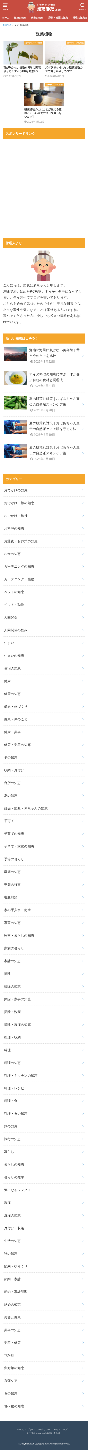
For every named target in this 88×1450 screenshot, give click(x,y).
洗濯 (7, 1202)
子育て (9, 821)
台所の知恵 (12, 783)
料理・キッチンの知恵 (21, 1075)
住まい (9, 643)
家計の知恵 (12, 961)
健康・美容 (12, 732)
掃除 (7, 973)
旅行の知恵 (12, 1139)
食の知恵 (11, 1393)
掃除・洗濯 (12, 1012)
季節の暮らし (14, 859)
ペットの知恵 (14, 592)
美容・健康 (12, 1342)
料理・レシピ (14, 1088)
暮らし (9, 1151)
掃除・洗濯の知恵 (58, 17)
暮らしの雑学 (14, 1177)
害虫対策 (11, 897)
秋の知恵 (11, 1253)
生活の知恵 (12, 1241)
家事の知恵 (12, 923)
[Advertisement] (44, 185)
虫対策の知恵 (14, 1368)
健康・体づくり (16, 706)
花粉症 (9, 1355)
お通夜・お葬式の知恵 (21, 541)
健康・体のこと (16, 719)
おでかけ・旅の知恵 (19, 503)
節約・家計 (12, 1279)
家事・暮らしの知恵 (19, 935)
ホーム (5, 17)
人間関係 (11, 617)
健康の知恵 (20, 17)
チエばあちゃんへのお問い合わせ (43, 1433)
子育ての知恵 (14, 833)
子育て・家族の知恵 (19, 846)
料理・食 (11, 1101)
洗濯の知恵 (12, 1215)
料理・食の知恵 (16, 1113)
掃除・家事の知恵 (17, 999)
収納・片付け (14, 770)
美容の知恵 (37, 17)
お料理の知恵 (14, 528)
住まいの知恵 (14, 655)
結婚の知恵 (12, 1304)
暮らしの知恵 (14, 1164)
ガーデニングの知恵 (19, 566)
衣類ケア (11, 1380)
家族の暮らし (14, 948)
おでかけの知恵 (16, 490)
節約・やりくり (16, 1266)
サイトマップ (60, 1429)
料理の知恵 (79, 17)
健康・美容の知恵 (17, 744)
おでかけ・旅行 (16, 515)
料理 (7, 1050)
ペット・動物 (14, 604)
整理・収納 (12, 1037)
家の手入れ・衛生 (17, 910)
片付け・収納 (14, 1228)
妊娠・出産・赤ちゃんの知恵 (26, 808)
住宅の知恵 (12, 668)
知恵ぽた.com (42, 1443)
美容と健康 (12, 1317)
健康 (7, 681)
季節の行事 (12, 884)
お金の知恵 (12, 553)
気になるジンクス (17, 1190)
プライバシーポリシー (38, 1429)
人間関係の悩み (16, 630)
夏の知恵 (11, 795)
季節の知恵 (12, 872)
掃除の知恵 (12, 986)
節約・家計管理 (16, 1292)
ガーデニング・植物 (19, 579)
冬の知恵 (11, 757)
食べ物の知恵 (14, 1406)
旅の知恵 (11, 1126)
